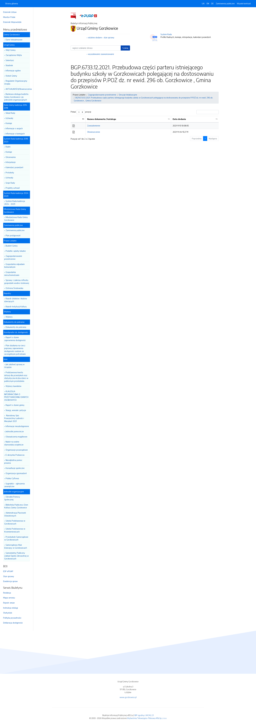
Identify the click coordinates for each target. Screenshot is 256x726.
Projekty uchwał (13, 188)
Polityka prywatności (12, 618)
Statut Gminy (11, 76)
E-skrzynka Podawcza (15, 455)
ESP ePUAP (8, 571)
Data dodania (179, 119)
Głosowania (11, 157)
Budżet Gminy (12, 245)
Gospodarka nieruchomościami (11, 273)
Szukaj (125, 48)
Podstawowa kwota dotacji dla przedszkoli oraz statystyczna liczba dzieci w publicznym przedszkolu (16, 376)
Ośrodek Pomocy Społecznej (12, 498)
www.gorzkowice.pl (128, 697)
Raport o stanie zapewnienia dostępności (15, 338)
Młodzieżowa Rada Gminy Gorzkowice (16, 218)
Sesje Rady (10, 183)
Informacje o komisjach (15, 133)
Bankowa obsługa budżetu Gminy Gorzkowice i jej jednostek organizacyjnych (16, 97)
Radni (8, 146)
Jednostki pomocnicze (15, 431)
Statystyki (7, 612)
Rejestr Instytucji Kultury (16, 306)
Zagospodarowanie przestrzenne (13, 257)
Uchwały (9, 118)
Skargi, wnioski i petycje (16, 410)
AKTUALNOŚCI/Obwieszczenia (17, 89)
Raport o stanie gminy (15, 405)
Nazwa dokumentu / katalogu (101, 119)
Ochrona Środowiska (14, 288)
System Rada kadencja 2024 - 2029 (14, 202)
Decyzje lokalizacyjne (128, 94)
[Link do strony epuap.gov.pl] (88, 15)
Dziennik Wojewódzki (12, 22)
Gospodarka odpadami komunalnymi (14, 265)
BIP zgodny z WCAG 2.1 (144, 715)
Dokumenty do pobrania (16, 327)
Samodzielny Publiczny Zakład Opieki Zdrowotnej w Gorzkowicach (16, 556)
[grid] (145, 125)
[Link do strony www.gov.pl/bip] (75, 15)
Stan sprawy (8, 576)
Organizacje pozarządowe (17, 450)
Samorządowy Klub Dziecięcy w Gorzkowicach (15, 546)
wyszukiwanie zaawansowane (101, 54)
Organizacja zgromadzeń (16, 473)
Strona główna (11, 3)
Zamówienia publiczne (15, 230)
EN (208, 3)
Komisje (9, 123)
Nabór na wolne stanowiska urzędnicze (13, 443)
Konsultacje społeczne (15, 468)
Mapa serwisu (9, 597)
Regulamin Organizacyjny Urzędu (15, 82)
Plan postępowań (13, 235)
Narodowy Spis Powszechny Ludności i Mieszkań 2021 (14, 418)
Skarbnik (9, 65)
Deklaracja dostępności (13, 622)
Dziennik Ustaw (10, 12)
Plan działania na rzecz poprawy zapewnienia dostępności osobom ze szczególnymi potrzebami (15, 349)
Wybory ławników (13, 386)
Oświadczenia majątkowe (16, 436)
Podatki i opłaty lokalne (16, 251)
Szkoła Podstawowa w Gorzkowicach (14, 522)
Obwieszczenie (93, 132)
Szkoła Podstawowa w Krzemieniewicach (14, 530)
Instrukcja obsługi (10, 608)
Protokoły (10, 172)
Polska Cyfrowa (12, 478)
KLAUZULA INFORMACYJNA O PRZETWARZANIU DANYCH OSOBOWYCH (16, 395)
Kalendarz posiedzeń (14, 167)
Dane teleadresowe (14, 39)
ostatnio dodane (95, 37)
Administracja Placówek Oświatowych (15, 514)
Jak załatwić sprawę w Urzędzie (14, 365)
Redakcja (7, 592)
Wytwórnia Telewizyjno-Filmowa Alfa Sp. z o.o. (147, 718)
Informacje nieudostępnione (17, 426)
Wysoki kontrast (244, 3)
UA (203, 3)
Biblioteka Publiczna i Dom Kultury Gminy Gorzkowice (16, 506)
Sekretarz (10, 60)
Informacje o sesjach (14, 128)
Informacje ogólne (13, 70)
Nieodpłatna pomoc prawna (13, 461)
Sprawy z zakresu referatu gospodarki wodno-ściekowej (16, 281)
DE (212, 3)
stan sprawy (109, 37)
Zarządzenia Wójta (14, 55)
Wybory (9, 317)
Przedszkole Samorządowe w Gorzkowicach (16, 538)
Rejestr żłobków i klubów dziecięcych (15, 300)
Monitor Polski (9, 17)
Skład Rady (10, 113)
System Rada (166, 34)
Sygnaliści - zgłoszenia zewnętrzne (14, 485)
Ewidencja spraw (10, 581)
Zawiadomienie (93, 125)
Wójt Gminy (11, 50)
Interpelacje (11, 162)
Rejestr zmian (9, 602)
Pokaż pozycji (81, 112)
